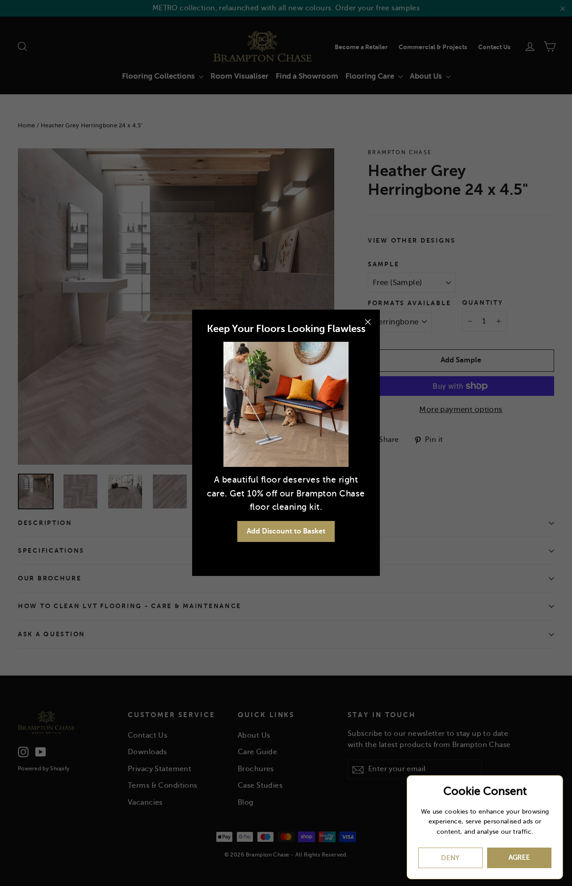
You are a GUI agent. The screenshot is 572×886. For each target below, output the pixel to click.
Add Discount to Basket (286, 531)
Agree (519, 857)
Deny (450, 857)
